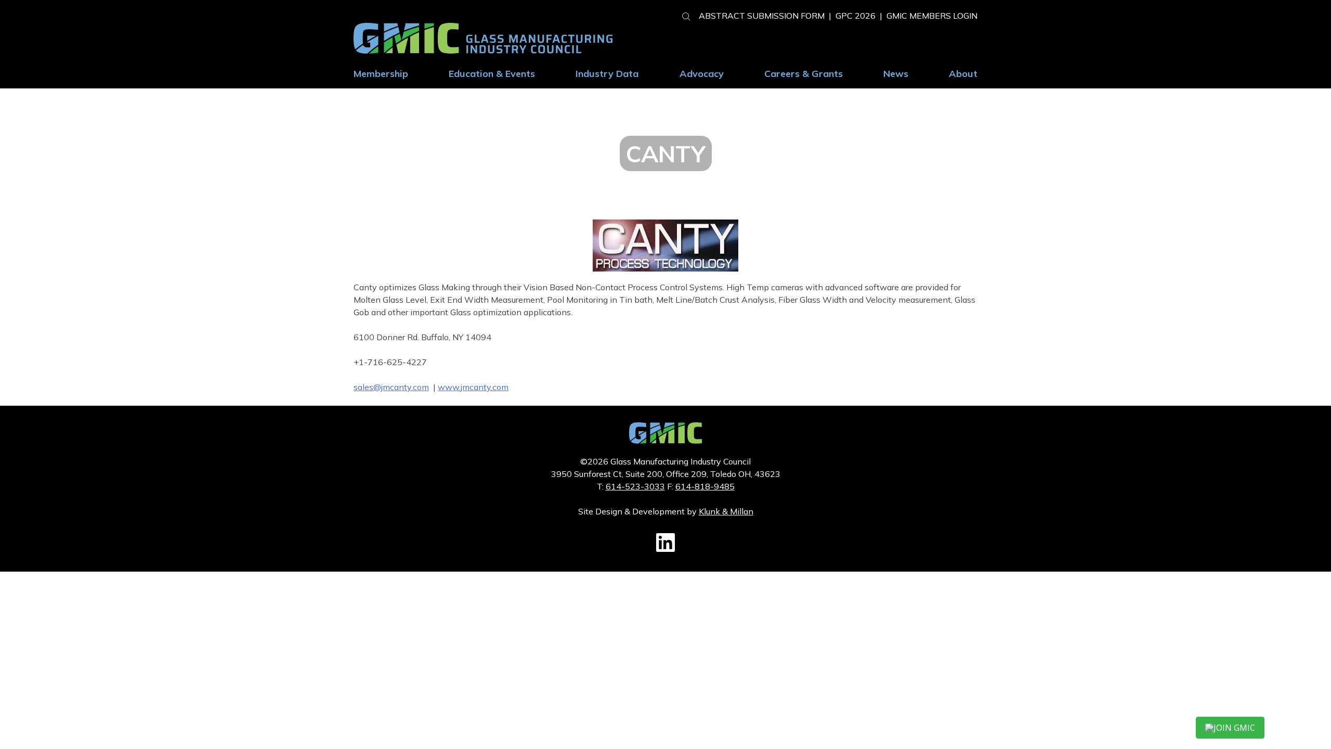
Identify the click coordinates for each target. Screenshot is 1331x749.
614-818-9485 (705, 486)
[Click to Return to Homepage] (483, 50)
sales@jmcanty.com (391, 387)
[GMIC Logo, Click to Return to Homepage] (665, 440)
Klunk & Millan (726, 511)
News (895, 74)
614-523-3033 (635, 486)
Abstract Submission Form (762, 15)
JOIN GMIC (1234, 727)
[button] (682, 15)
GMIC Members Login (931, 15)
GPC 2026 (856, 15)
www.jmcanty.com (473, 387)
